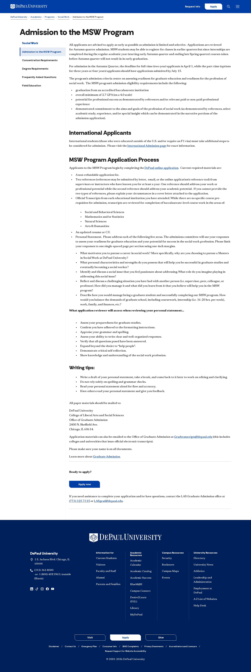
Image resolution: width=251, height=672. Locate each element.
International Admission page (146, 145)
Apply (213, 6)
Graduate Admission (106, 456)
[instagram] (42, 588)
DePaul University (18, 17)
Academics (36, 17)
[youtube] (52, 588)
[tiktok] (36, 588)
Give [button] (161, 637)
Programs (49, 17)
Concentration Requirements (40, 60)
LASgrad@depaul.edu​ (108, 501)
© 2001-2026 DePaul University (125, 659)
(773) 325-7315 (79, 501)
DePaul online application (161, 168)
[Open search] (229, 6)
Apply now (84, 484)
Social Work (63, 17)
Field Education (31, 85)
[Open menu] (238, 6)
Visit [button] (90, 637)
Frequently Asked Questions (39, 77)
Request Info (192, 6)
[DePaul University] (33, 6)
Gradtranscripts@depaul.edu (193, 437)
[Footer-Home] (125, 537)
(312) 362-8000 (43, 570)
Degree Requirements (35, 68)
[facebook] (47, 588)
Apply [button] (125, 637)
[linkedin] (31, 588)
